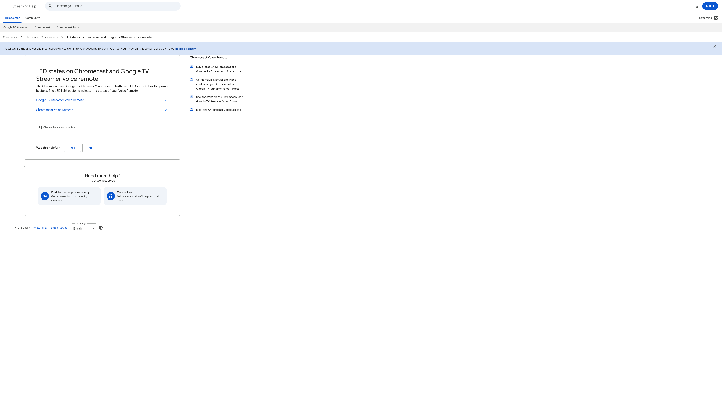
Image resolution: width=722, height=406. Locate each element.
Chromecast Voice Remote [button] (54, 110)
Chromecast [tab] (42, 27)
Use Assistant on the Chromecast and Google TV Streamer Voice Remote (219, 99)
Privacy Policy (40, 227)
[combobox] (118, 6)
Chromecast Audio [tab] (68, 27)
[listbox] (84, 228)
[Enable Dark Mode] (100, 227)
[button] (6, 6)
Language (81, 223)
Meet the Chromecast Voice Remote (218, 109)
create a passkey (185, 49)
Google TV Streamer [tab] (15, 27)
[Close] (714, 46)
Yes (73, 147)
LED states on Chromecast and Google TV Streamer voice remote (218, 69)
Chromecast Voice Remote (208, 57)
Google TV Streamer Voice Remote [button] (60, 100)
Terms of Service (58, 227)
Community (32, 18)
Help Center (12, 18)
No (90, 147)
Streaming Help (24, 6)
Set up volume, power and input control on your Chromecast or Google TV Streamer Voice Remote (217, 84)
